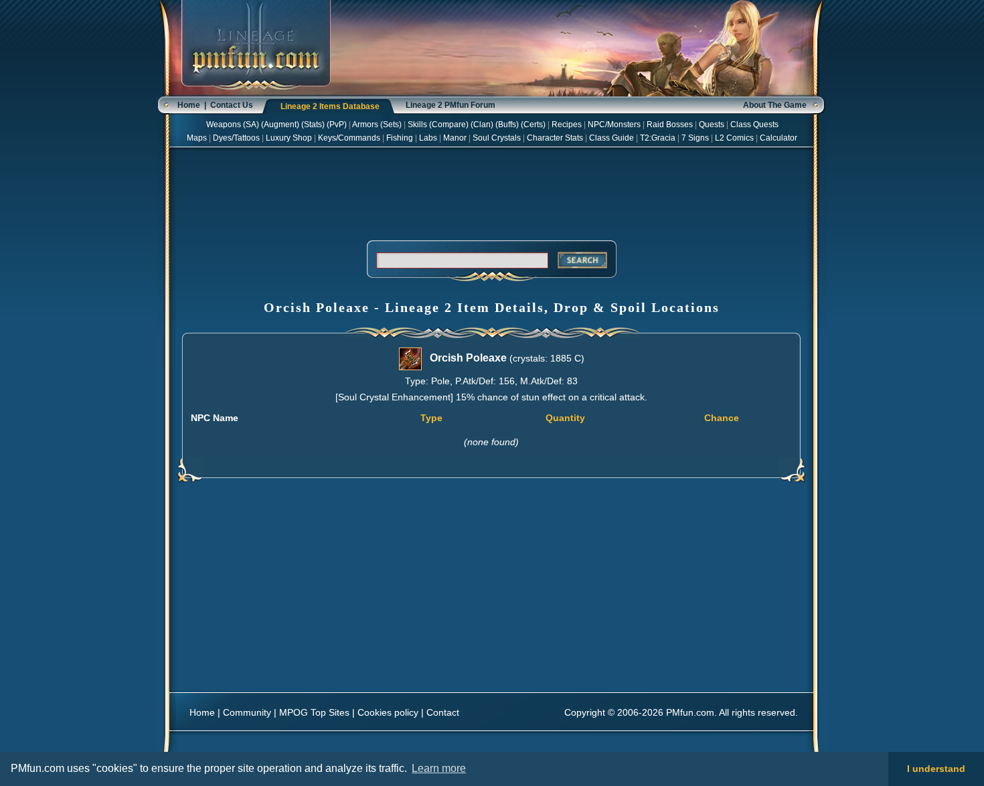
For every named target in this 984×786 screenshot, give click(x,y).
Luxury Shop (289, 138)
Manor (455, 138)
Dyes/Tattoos (236, 138)
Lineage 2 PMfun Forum (450, 105)
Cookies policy (387, 712)
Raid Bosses (670, 124)
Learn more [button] (439, 768)
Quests (711, 124)
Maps (197, 138)
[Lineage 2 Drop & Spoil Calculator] (256, 93)
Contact (442, 712)
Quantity (565, 417)
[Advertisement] (491, 191)
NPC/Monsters (614, 124)
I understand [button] (936, 768)
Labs (428, 138)
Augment (280, 124)
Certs (533, 124)
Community (247, 712)
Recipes (567, 124)
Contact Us (231, 105)
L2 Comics (734, 138)
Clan (482, 124)
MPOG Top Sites (314, 712)
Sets (391, 124)
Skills (417, 124)
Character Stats (555, 138)
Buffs (507, 124)
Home (188, 105)
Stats (313, 124)
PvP (336, 124)
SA (251, 124)
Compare (449, 124)
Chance (721, 417)
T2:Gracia (657, 138)
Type (431, 417)
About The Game (775, 105)
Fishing (399, 138)
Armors (365, 124)
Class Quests (754, 124)
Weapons (223, 124)
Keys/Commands (349, 138)
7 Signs (695, 138)
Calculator (778, 138)
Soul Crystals (497, 138)
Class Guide (611, 138)
